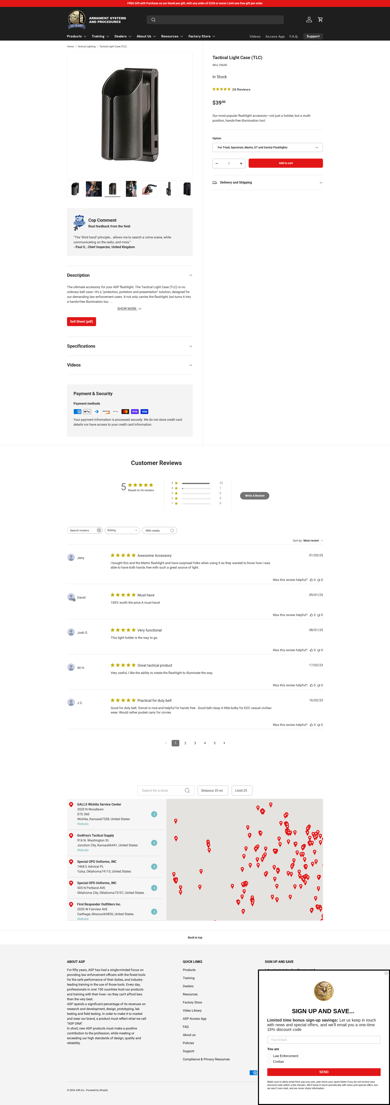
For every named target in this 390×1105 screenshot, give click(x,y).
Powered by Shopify (97, 1090)
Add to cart (286, 163)
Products (74, 36)
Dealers (121, 36)
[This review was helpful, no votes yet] (311, 580)
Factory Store (199, 36)
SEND (324, 1072)
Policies (188, 1043)
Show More (127, 308)
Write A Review (254, 495)
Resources (170, 36)
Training (98, 36)
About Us (144, 36)
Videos (255, 36)
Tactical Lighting (87, 46)
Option (216, 138)
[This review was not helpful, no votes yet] (318, 580)
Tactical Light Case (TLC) (113, 46)
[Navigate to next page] (224, 743)
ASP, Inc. (80, 1090)
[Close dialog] (386, 973)
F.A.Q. (293, 36)
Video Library (192, 1010)
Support (188, 1051)
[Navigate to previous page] (166, 743)
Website (83, 824)
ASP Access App (194, 1019)
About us (189, 1035)
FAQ (186, 1027)
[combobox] (215, 19)
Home (70, 46)
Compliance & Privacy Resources (206, 1059)
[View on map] (154, 814)
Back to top (195, 937)
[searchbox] (81, 530)
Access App (275, 36)
